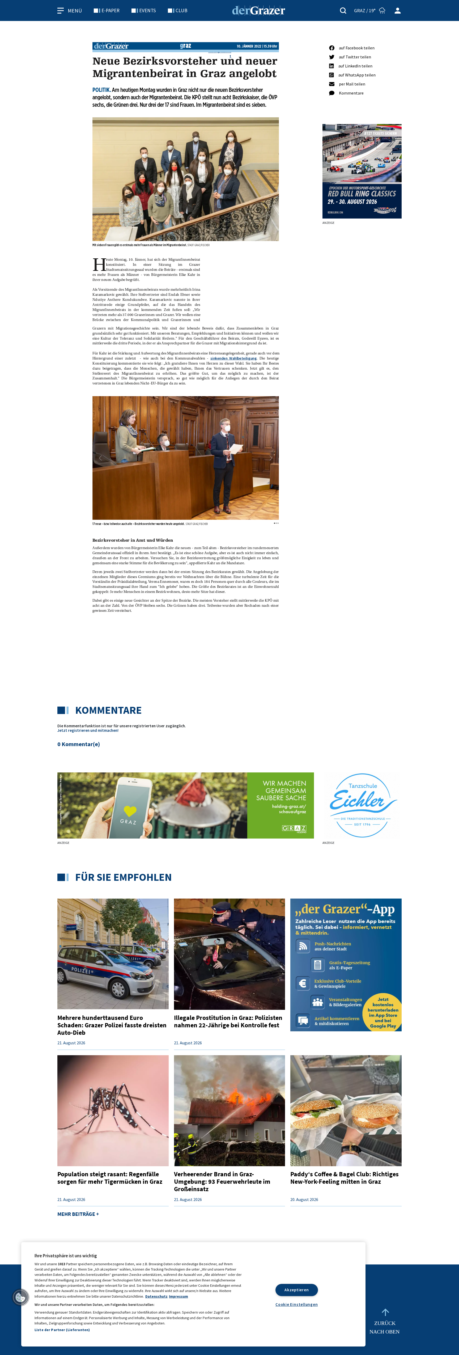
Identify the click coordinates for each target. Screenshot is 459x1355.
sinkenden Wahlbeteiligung (233, 358)
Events (147, 10)
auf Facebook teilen (357, 47)
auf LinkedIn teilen (355, 66)
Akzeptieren (296, 1289)
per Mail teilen (352, 84)
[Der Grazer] (258, 9)
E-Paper (110, 10)
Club (181, 10)
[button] (100, 458)
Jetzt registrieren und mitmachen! (87, 730)
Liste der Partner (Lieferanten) (62, 1329)
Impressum (178, 1296)
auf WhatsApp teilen (357, 75)
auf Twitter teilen (355, 56)
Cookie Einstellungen (296, 1304)
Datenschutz (156, 1296)
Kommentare (351, 93)
